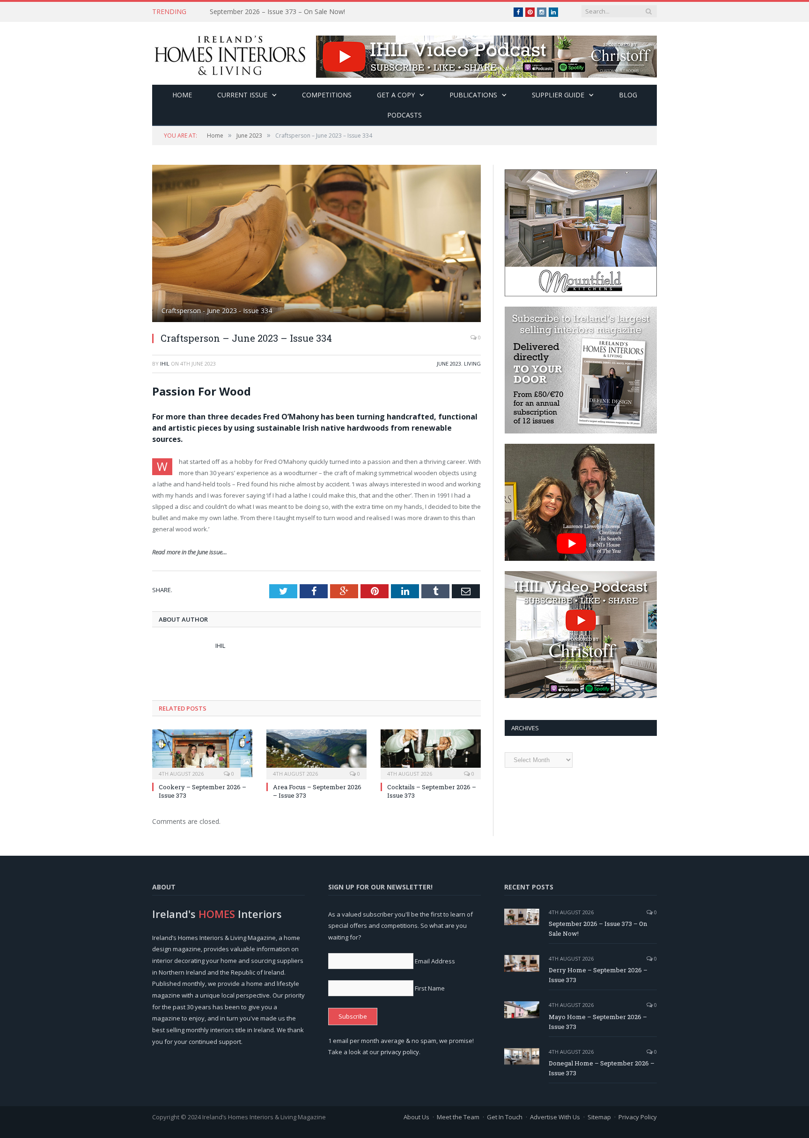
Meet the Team (458, 1117)
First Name (430, 988)
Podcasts (404, 114)
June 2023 (449, 363)
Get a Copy (396, 94)
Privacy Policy (637, 1117)
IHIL (164, 363)
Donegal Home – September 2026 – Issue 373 (602, 1068)
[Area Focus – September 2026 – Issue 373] (316, 753)
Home (182, 94)
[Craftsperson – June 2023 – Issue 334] (316, 244)
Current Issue (242, 94)
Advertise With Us (555, 1117)
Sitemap (599, 1117)
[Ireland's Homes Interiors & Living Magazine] (230, 53)
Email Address (435, 961)
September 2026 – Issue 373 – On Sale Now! (598, 928)
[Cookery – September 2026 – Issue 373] (202, 753)
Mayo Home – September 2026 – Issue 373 (598, 1022)
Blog (628, 94)
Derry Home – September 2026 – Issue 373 (275, 11)
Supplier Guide (558, 94)
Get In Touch (504, 1117)
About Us (416, 1117)
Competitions (327, 94)
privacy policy (400, 1052)
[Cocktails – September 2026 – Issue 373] (431, 753)
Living (472, 363)
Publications (473, 94)
